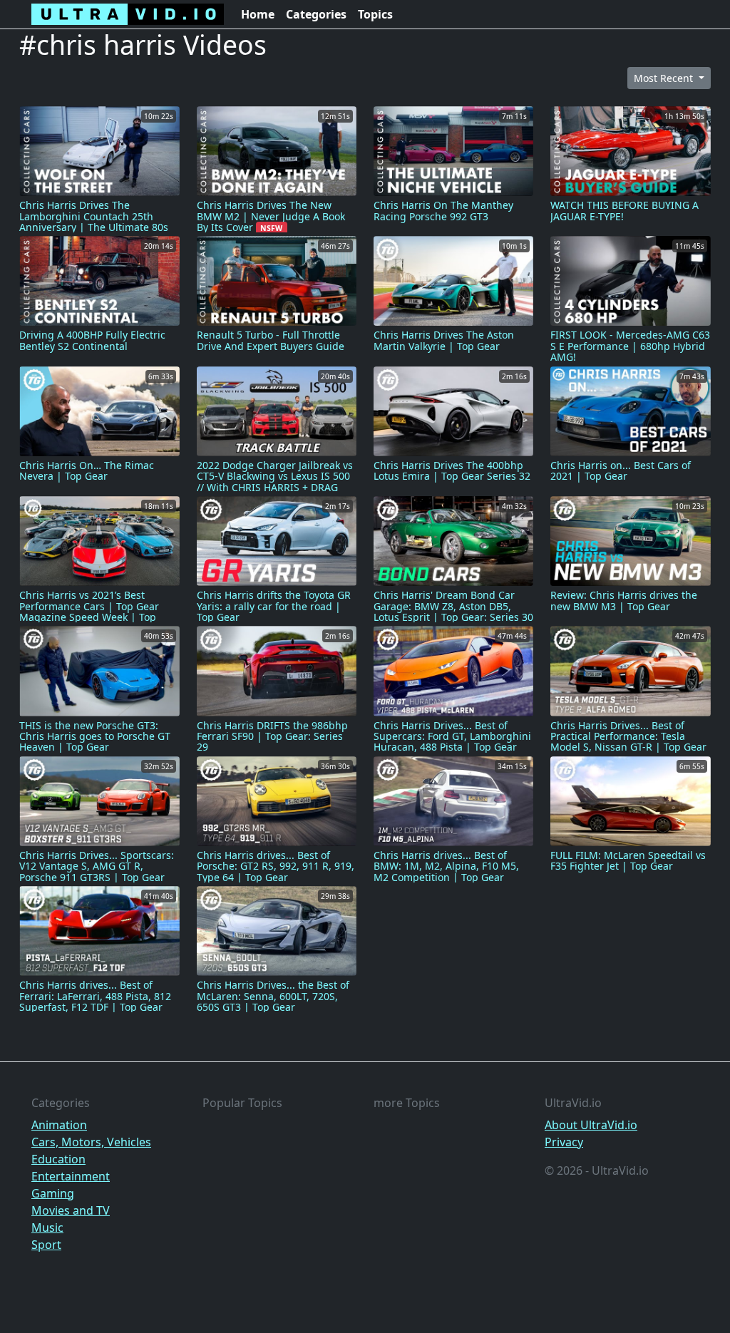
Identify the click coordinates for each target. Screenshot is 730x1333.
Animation (59, 1125)
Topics (375, 14)
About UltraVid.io (591, 1125)
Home (257, 14)
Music (47, 1227)
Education (58, 1159)
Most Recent (665, 78)
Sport (46, 1244)
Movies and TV (70, 1210)
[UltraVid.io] (127, 14)
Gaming (52, 1193)
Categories (316, 14)
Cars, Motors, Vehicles (91, 1142)
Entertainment (70, 1176)
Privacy (564, 1142)
